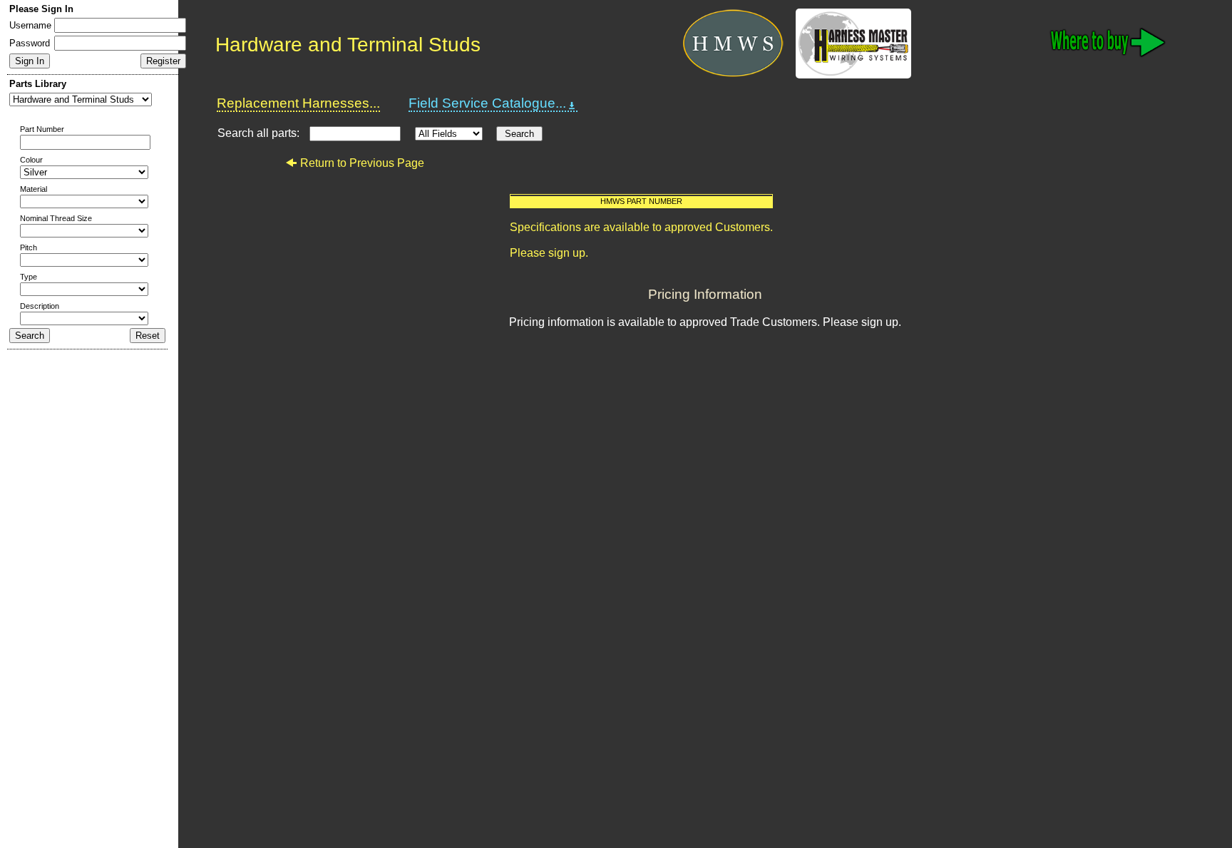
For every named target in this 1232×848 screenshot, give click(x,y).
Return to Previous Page (362, 163)
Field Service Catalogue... (487, 103)
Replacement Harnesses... (298, 103)
